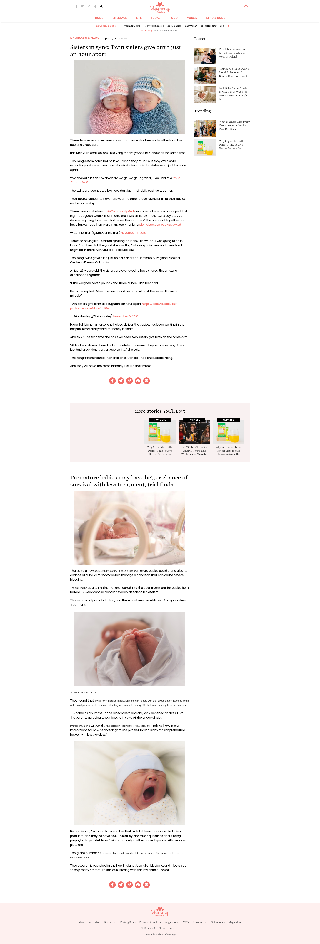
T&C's (185, 922)
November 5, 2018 (133, 233)
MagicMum (235, 922)
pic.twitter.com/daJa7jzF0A (89, 308)
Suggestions (171, 922)
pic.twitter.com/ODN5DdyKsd (160, 224)
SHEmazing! (148, 927)
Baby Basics (174, 25)
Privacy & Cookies (150, 922)
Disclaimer (110, 922)
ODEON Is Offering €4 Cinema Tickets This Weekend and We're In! (194, 450)
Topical (106, 38)
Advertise (94, 922)
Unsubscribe (200, 922)
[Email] (146, 380)
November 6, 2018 (125, 316)
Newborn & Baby (106, 25)
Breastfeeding (208, 25)
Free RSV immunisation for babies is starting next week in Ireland (233, 53)
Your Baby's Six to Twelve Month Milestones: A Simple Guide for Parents (234, 72)
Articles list (120, 38)
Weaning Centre (133, 25)
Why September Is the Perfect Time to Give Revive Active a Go (232, 145)
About (81, 922)
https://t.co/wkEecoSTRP (159, 304)
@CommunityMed (120, 211)
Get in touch (218, 922)
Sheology (170, 934)
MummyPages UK (169, 927)
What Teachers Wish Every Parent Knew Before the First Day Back (234, 125)
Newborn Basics (154, 25)
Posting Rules (128, 922)
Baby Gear (191, 25)
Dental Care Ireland (165, 31)
